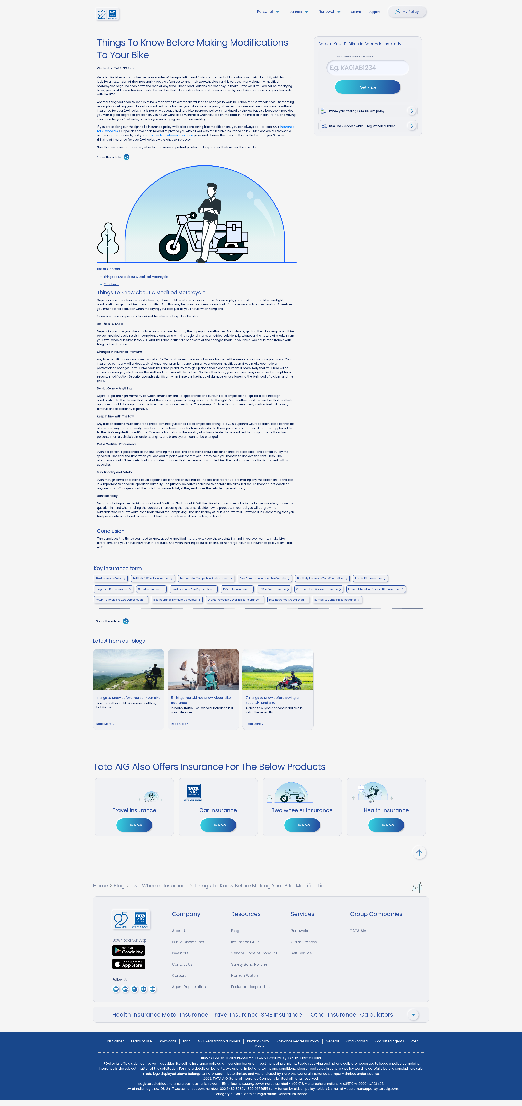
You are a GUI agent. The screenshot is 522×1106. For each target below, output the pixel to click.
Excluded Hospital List (250, 986)
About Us (180, 930)
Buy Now (134, 825)
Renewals (299, 930)
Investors (180, 953)
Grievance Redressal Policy (297, 1041)
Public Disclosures (188, 941)
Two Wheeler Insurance (159, 885)
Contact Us (182, 964)
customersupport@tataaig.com (372, 1088)
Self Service (301, 953)
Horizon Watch (244, 975)
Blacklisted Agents (389, 1041)
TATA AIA (358, 930)
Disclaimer (115, 1041)
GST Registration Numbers (219, 1041)
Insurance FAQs (245, 941)
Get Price (368, 87)
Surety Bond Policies (249, 964)
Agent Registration (189, 986)
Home (100, 885)
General (332, 1041)
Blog (119, 885)
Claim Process (304, 941)
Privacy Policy (258, 1041)
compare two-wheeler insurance (169, 135)
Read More (104, 724)
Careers (179, 975)
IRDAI (187, 1041)
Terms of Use (141, 1041)
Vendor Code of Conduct (254, 953)
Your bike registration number (355, 56)
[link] (128, 689)
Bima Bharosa (357, 1041)
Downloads (167, 1041)
